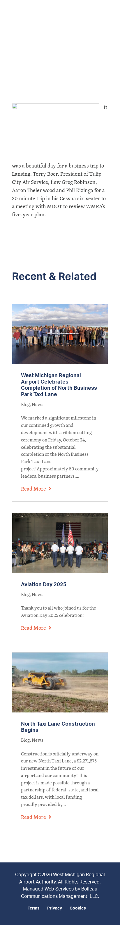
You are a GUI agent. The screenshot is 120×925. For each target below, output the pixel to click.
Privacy (54, 908)
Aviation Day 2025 (43, 584)
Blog (25, 404)
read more (33, 488)
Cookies (78, 908)
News (37, 404)
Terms (34, 908)
